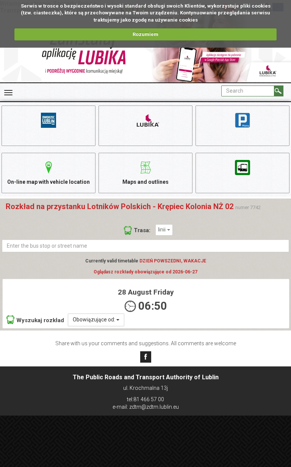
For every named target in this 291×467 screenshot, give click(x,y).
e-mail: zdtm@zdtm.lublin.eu (146, 407)
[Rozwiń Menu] (8, 92)
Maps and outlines (145, 182)
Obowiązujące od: (94, 320)
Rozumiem (145, 34)
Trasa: (142, 230)
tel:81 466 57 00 (145, 399)
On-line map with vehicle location (48, 182)
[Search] (278, 90)
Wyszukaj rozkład (40, 320)
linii (162, 229)
